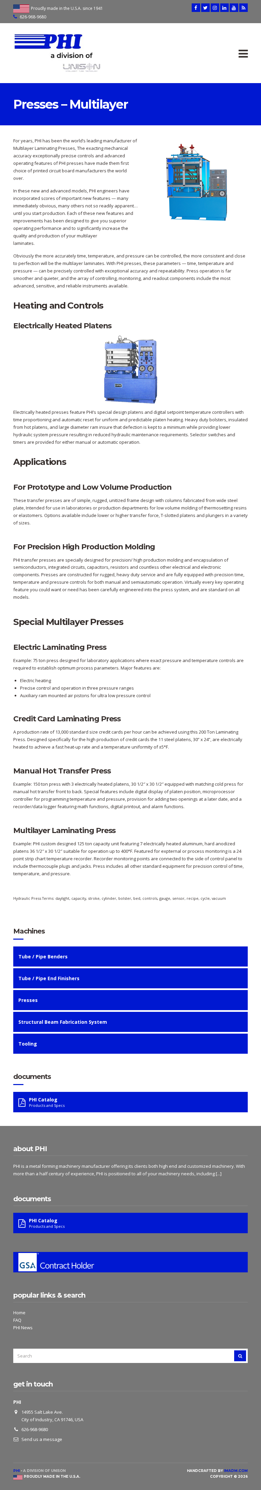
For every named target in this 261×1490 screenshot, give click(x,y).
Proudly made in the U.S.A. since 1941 (67, 8)
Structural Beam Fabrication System (62, 1022)
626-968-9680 (33, 17)
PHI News (23, 1327)
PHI (16, 1471)
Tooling (27, 1043)
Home (19, 1312)
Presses (28, 1000)
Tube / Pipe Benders (43, 956)
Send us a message (41, 1439)
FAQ (17, 1320)
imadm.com (236, 1471)
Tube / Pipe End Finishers (49, 978)
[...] (219, 1174)
